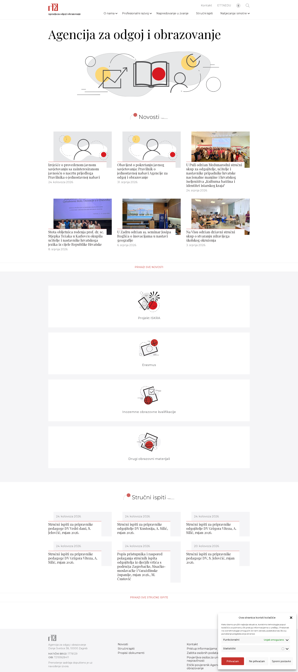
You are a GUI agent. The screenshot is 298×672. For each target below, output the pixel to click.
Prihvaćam (233, 661)
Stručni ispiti (204, 13)
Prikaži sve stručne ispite (149, 597)
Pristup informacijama (202, 648)
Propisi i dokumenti (131, 653)
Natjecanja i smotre (233, 13)
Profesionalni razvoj (135, 13)
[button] (291, 617)
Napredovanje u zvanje (172, 13)
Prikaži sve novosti (149, 267)
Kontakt (206, 5)
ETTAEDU (224, 5)
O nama (109, 13)
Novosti (123, 644)
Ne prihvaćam (257, 661)
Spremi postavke (281, 661)
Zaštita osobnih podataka (204, 653)
